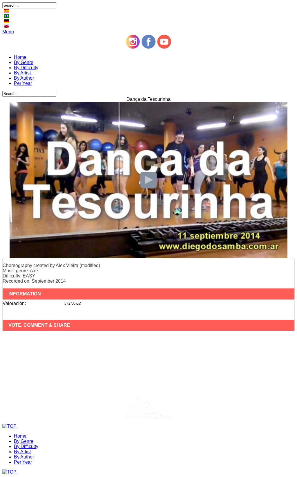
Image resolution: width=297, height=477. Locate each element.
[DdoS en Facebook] (148, 47)
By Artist (22, 72)
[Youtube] (164, 47)
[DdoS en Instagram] (133, 47)
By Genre (23, 62)
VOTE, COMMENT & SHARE (39, 325)
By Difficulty (26, 67)
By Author (24, 78)
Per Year (23, 83)
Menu (8, 31)
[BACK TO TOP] (9, 426)
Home (20, 57)
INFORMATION (24, 293)
